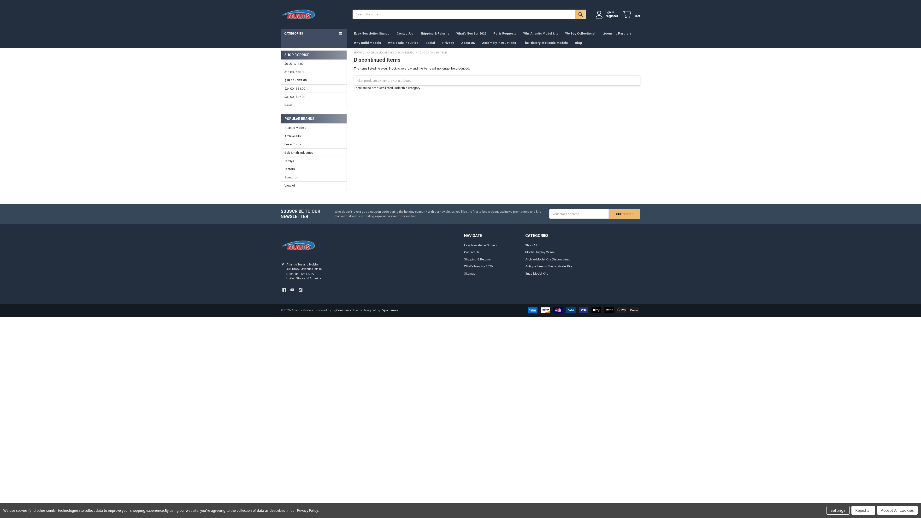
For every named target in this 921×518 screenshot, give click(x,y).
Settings (838, 510)
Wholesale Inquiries (403, 43)
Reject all (863, 510)
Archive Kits (292, 136)
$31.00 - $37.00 (294, 97)
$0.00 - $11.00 (293, 63)
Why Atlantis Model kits (540, 33)
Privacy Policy (307, 510)
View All (289, 185)
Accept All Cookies (897, 510)
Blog (578, 43)
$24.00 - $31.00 (294, 88)
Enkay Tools (292, 144)
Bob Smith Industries (298, 152)
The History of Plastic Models (545, 43)
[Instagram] (300, 289)
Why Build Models (367, 43)
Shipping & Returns (434, 33)
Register (611, 16)
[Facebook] (284, 289)
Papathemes (389, 310)
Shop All (531, 245)
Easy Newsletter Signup (372, 33)
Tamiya (289, 161)
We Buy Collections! (580, 33)
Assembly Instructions (499, 43)
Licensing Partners (617, 33)
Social (430, 43)
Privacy (448, 43)
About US (468, 43)
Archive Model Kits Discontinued (547, 259)
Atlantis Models (295, 128)
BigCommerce (341, 310)
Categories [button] (293, 33)
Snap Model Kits (536, 273)
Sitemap (470, 273)
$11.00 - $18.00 (294, 72)
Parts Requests (504, 33)
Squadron (291, 177)
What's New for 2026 (471, 33)
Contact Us (405, 33)
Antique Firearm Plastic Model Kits (549, 266)
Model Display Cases (540, 252)
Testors (289, 169)
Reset (288, 105)
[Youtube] (292, 289)
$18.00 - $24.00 (295, 80)
